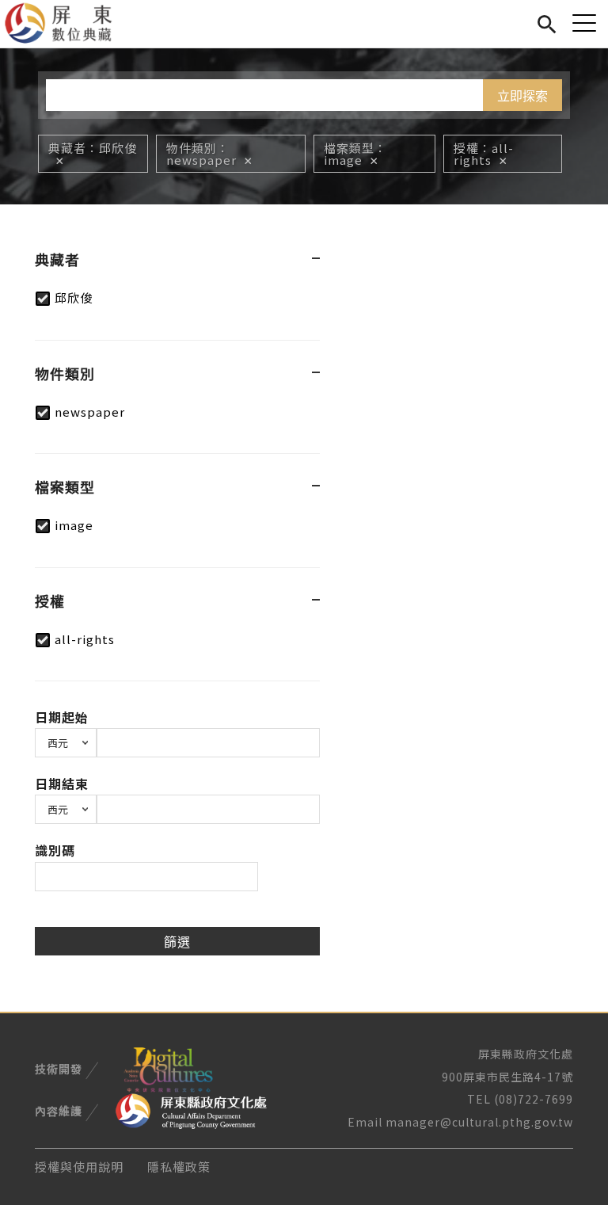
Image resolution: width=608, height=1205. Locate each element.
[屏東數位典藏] (67, 24)
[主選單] (584, 22)
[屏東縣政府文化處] (191, 1110)
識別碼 (55, 850)
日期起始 (62, 716)
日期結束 (62, 783)
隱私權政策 (179, 1166)
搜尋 (546, 22)
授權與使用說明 (79, 1166)
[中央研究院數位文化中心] (168, 1067)
